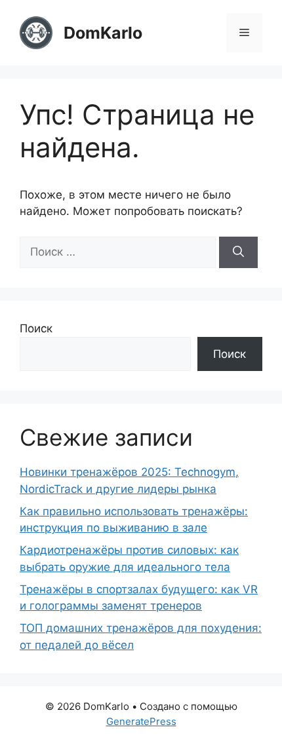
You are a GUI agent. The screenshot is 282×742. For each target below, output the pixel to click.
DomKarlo (103, 33)
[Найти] (238, 252)
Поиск (36, 328)
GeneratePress (141, 721)
